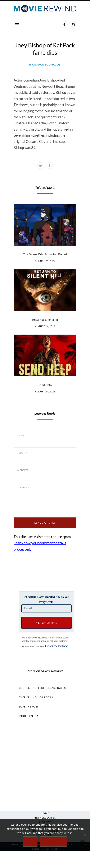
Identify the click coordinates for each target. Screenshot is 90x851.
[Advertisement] (45, 763)
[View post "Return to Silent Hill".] (45, 290)
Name (22, 435)
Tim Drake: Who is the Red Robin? (45, 254)
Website (22, 470)
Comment (25, 487)
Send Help (45, 385)
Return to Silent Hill (45, 319)
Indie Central (29, 715)
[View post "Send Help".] (45, 355)
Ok (30, 841)
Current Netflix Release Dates (42, 687)
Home (45, 813)
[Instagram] (73, 24)
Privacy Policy (56, 646)
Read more (53, 841)
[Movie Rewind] (45, 8)
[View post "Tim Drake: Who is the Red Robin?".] (45, 225)
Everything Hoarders (36, 697)
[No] (85, 835)
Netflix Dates (45, 817)
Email (22, 452)
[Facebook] (64, 24)
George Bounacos (44, 64)
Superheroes (29, 706)
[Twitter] (40, 165)
